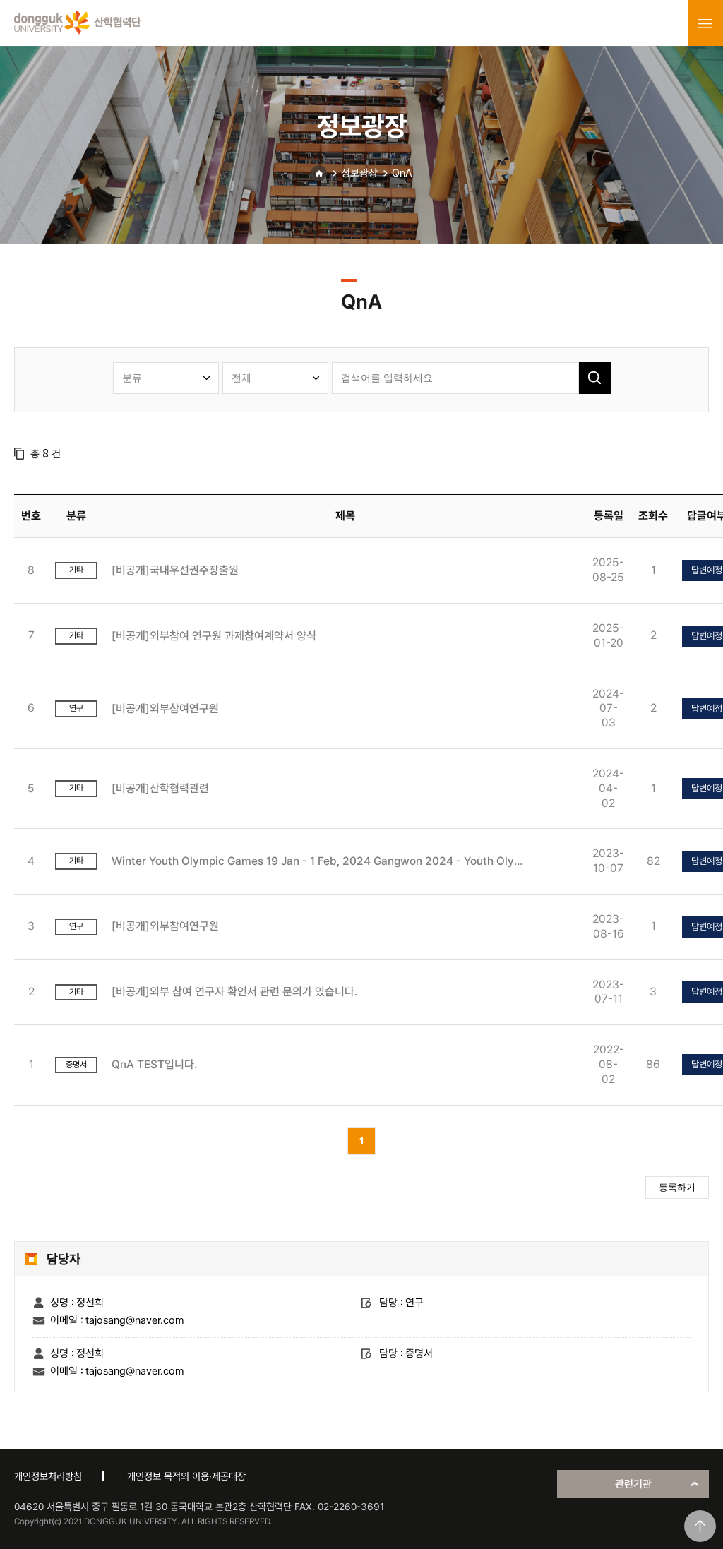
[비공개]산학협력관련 (160, 788)
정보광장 (359, 173)
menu (705, 23)
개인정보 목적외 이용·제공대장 (186, 1476)
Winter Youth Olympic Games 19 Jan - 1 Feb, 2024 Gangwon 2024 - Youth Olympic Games (322, 861)
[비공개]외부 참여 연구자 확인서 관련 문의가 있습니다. (234, 991)
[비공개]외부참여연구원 (165, 708)
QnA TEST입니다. (154, 1064)
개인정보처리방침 (48, 1476)
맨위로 (700, 1526)
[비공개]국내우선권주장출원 (175, 570)
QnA (402, 173)
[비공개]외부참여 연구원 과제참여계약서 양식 (214, 635)
